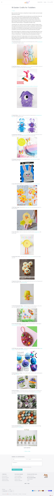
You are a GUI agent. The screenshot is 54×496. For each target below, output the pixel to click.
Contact (28, 480)
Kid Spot (17, 374)
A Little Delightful (20, 427)
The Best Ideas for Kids (23, 307)
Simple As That (37, 231)
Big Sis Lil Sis (37, 391)
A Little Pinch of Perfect (35, 183)
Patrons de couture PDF (5, 477)
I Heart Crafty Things (33, 159)
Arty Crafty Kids (24, 134)
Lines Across (28, 66)
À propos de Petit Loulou (30, 476)
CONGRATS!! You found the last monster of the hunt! (27, 86)
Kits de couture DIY (4, 476)
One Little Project (24, 282)
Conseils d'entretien (30, 479)
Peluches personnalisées (5, 480)
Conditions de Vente (17, 479)
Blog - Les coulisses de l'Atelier (31, 477)
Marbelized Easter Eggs (23, 349)
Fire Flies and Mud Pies (15, 324)
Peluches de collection (5, 479)
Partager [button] (14, 10)
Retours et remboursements (18, 477)
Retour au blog (27, 451)
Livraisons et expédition (18, 476)
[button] (2, 2)
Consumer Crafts (30, 256)
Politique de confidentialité (18, 480)
